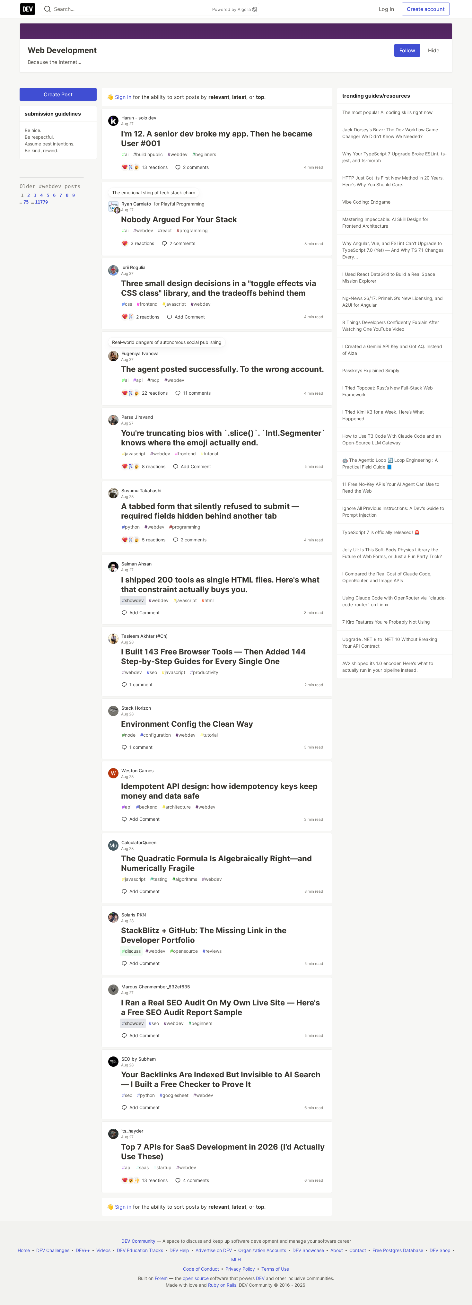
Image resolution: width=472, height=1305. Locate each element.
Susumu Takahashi (141, 490)
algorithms (184, 879)
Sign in (123, 97)
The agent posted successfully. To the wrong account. (222, 369)
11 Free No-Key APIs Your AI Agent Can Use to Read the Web (390, 487)
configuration (155, 735)
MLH (236, 1259)
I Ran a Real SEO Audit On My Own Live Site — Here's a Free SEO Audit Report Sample (220, 1007)
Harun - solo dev (138, 117)
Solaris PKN (133, 914)
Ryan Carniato (136, 203)
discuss (131, 951)
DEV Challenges (52, 1250)
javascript (174, 304)
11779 (41, 202)
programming (192, 230)
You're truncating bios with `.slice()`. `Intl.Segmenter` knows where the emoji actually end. (223, 437)
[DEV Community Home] (28, 9)
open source (196, 1278)
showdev (133, 600)
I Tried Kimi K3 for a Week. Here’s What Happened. (383, 415)
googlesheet (174, 1095)
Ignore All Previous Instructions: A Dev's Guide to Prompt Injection (393, 511)
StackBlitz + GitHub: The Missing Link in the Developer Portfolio (203, 935)
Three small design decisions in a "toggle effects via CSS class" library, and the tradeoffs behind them (218, 288)
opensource (184, 951)
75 (26, 202)
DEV (260, 1278)
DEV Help (179, 1250)
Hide (433, 50)
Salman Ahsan (136, 563)
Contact (357, 1250)
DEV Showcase (308, 1250)
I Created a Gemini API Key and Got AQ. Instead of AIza (392, 350)
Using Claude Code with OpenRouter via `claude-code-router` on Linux (394, 601)
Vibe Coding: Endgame (366, 202)
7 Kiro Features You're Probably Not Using (386, 622)
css (127, 304)
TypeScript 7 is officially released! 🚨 (381, 532)
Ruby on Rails (222, 1285)
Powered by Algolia (232, 9)
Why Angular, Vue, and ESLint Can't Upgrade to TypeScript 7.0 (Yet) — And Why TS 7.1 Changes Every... (392, 250)
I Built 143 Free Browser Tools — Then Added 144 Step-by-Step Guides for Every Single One (213, 656)
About (336, 1250)
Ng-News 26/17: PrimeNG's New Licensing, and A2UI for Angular (392, 301)
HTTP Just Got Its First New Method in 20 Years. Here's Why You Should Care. (393, 181)
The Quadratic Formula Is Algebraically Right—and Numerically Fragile (216, 863)
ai (125, 154)
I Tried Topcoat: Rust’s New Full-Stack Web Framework (387, 391)
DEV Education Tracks (140, 1250)
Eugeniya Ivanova (140, 353)
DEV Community (138, 1241)
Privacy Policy (240, 1269)
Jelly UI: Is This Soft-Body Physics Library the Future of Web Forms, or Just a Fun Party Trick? (392, 553)
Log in (386, 9)
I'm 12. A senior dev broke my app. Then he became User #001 (216, 138)
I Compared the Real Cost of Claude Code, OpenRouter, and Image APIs (387, 577)
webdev (178, 154)
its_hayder (132, 1131)
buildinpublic (148, 154)
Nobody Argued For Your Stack (179, 219)
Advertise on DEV (214, 1250)
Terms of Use (275, 1269)
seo (152, 672)
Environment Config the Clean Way (187, 724)
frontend (147, 304)
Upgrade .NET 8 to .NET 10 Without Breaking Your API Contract (389, 642)
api (138, 380)
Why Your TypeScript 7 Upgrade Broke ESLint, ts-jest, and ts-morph (394, 157)
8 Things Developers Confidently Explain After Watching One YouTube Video (390, 326)
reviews (212, 951)
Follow (407, 50)
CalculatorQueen (138, 842)
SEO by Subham (138, 1059)
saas (142, 1167)
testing (159, 879)
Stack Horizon (136, 708)
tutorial (209, 453)
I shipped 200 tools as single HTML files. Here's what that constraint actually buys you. (220, 584)
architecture (176, 807)
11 (197, 393)
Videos (103, 1250)
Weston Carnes (137, 770)
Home (24, 1250)
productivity (204, 672)
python (131, 527)
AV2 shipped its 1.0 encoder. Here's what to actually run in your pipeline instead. (387, 667)
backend (147, 807)
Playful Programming (183, 203)
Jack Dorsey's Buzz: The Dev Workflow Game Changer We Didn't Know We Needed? (390, 133)
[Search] (47, 9)
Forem (161, 1278)
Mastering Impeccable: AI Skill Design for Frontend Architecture (385, 222)
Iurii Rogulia (133, 267)
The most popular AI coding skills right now (387, 112)
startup (162, 1167)
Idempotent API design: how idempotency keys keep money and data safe (219, 791)
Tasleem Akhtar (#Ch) (144, 636)
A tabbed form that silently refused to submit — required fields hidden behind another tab (210, 511)
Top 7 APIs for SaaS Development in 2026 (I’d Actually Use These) (223, 1151)
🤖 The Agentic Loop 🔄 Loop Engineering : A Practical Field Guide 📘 (390, 463)
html (208, 600)
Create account (426, 9)
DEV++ (83, 1250)
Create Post (58, 94)
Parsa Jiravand (137, 417)
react (165, 230)
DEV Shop (440, 1250)
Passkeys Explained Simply (370, 370)
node (128, 735)
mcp (153, 380)
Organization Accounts (262, 1250)
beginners (204, 154)
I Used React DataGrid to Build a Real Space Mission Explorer (388, 277)
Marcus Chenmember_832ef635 (155, 986)
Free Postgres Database (397, 1250)
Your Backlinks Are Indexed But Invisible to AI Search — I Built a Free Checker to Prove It (220, 1079)
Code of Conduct (201, 1269)
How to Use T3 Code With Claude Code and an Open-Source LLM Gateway (391, 439)
